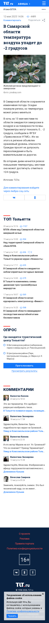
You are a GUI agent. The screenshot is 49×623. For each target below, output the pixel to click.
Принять (12, 616)
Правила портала (24, 543)
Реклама (24, 538)
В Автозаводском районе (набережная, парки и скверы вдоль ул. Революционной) (26, 346)
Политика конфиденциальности (24, 548)
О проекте (24, 533)
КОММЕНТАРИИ (18, 389)
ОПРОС (10, 330)
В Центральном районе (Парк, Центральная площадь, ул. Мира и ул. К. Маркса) (25, 356)
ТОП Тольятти (16, 219)
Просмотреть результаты (24, 371)
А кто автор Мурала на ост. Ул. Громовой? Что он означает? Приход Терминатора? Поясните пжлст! (24, 446)
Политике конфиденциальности (23, 611)
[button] (13, 197)
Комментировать (12, 20)
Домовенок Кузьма (13, 471)
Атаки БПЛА (9, 9)
